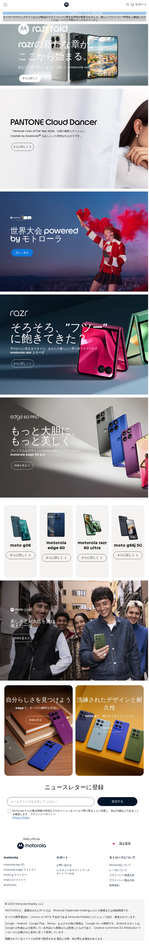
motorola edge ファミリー (20, 869)
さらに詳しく (21, 146)
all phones (10, 885)
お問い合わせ (64, 865)
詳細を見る (20, 465)
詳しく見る (22, 252)
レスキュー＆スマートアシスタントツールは (73, 871)
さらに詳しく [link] (30, 78)
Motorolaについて (120, 865)
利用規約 (114, 885)
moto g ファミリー (15, 874)
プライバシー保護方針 (122, 875)
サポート (141, 4)
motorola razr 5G (14, 864)
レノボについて (118, 870)
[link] (38, 720)
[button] (3, 4)
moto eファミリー (15, 879)
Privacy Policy (21, 817)
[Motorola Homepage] (72, 4)
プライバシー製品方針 (122, 880)
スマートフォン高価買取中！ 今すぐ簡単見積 (74, 13)
